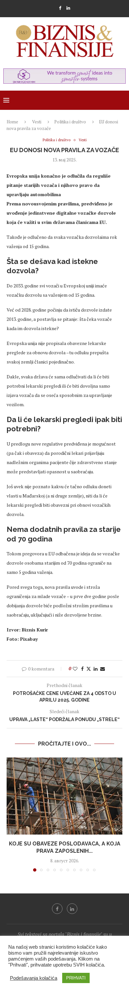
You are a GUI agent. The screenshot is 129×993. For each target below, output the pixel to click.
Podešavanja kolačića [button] (33, 978)
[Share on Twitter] (88, 669)
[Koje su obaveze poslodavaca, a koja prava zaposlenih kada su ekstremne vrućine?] (64, 796)
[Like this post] (75, 669)
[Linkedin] (68, 8)
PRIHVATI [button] (76, 977)
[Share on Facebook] (82, 669)
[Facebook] (60, 8)
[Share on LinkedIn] (96, 669)
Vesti (36, 122)
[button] (12, 814)
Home (12, 122)
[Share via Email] (102, 669)
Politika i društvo (70, 122)
